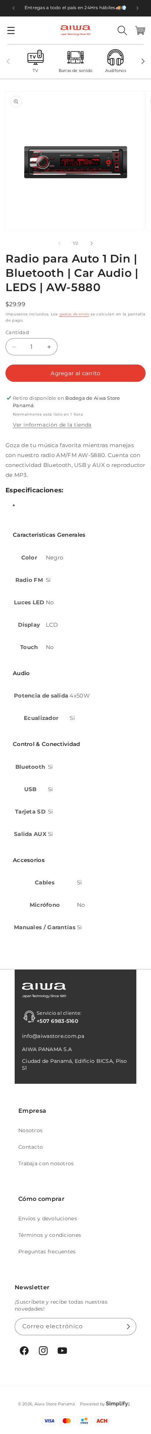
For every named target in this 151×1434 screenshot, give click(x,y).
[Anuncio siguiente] (137, 8)
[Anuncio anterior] (13, 8)
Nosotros (30, 1130)
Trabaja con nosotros (46, 1163)
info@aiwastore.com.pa (53, 1036)
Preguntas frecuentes (47, 1251)
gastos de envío (74, 314)
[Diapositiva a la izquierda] (8, 61)
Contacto (30, 1147)
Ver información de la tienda (52, 424)
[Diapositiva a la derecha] (143, 61)
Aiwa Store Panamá (54, 1403)
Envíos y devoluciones (47, 1218)
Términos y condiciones (49, 1235)
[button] (11, 30)
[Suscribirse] (128, 1326)
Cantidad (17, 332)
